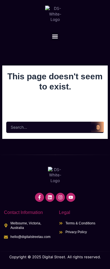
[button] (55, 36)
